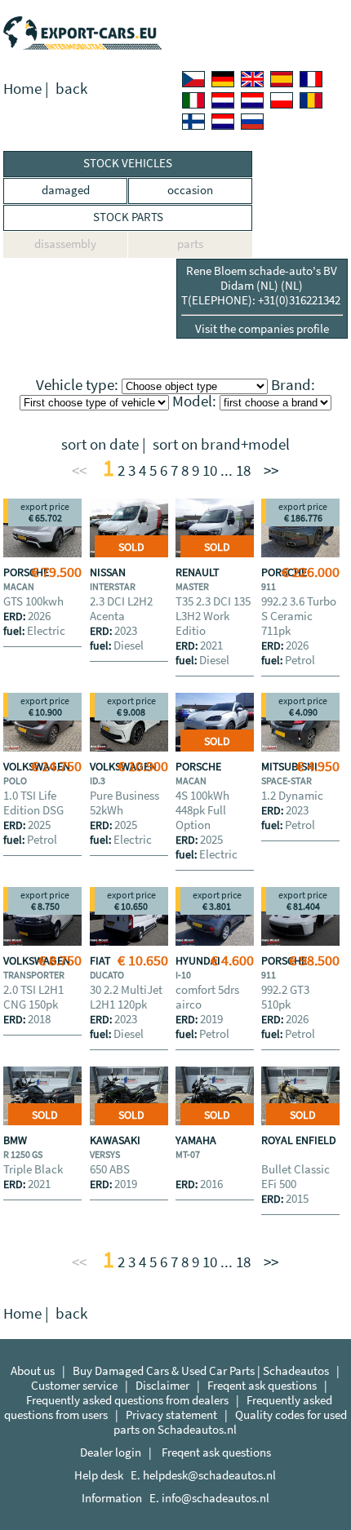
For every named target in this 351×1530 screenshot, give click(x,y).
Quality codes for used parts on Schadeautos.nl (230, 1422)
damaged (66, 189)
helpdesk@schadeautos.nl (209, 1475)
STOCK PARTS (128, 216)
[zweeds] (222, 121)
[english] (252, 79)
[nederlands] (222, 100)
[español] (281, 79)
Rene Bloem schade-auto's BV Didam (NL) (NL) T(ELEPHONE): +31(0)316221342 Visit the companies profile (262, 299)
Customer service (74, 1385)
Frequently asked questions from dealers (127, 1400)
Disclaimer (162, 1385)
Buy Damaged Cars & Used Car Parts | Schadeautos (201, 1370)
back (71, 88)
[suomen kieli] (193, 121)
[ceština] (193, 79)
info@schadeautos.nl (215, 1498)
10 (209, 470)
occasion (190, 189)
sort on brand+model (221, 444)
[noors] (252, 100)
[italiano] (193, 100)
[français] (311, 79)
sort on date (100, 444)
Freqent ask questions (262, 1385)
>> (271, 470)
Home (22, 88)
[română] (311, 100)
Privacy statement (171, 1414)
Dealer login (110, 1452)
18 (243, 470)
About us (33, 1370)
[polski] (281, 100)
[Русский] (252, 121)
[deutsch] (222, 79)
